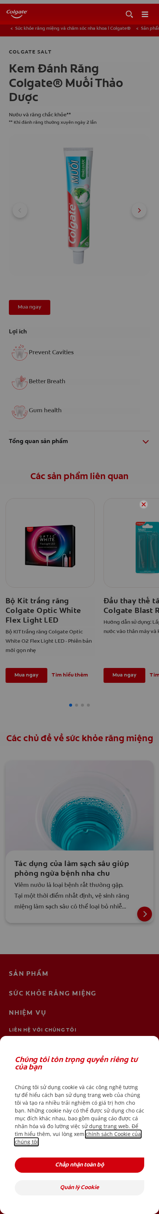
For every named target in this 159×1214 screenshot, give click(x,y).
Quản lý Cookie (79, 1188)
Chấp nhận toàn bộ (79, 1165)
